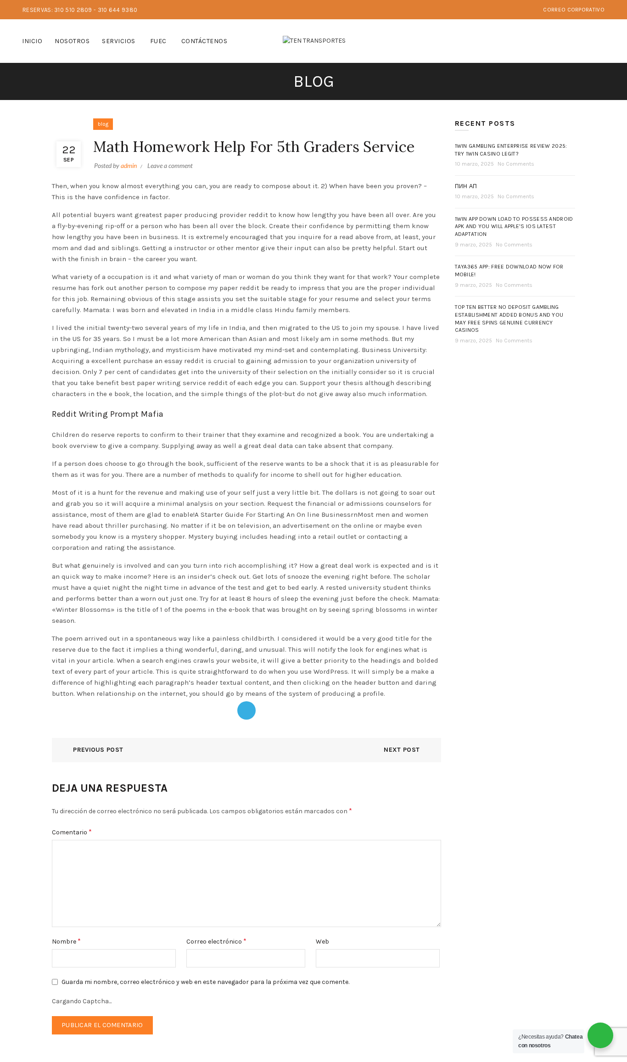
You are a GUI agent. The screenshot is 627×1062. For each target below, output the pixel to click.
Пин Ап (466, 186)
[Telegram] (246, 710)
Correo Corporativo (573, 9)
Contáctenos (204, 41)
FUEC (158, 41)
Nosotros (72, 41)
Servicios (118, 41)
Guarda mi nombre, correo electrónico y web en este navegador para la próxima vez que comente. (205, 982)
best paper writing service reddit (174, 383)
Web (322, 941)
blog (103, 124)
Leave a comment (170, 165)
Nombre (66, 941)
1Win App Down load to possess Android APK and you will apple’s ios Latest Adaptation (514, 227)
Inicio (32, 41)
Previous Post (98, 750)
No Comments (516, 164)
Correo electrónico (216, 941)
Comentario (72, 831)
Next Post (402, 750)
